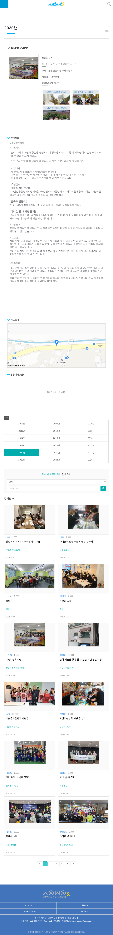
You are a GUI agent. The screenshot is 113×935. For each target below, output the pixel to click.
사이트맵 (84, 911)
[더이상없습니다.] (39, 863)
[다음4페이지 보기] (67, 863)
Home (106, 31)
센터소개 (28, 905)
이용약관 (84, 905)
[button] (6, 418)
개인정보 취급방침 (28, 911)
